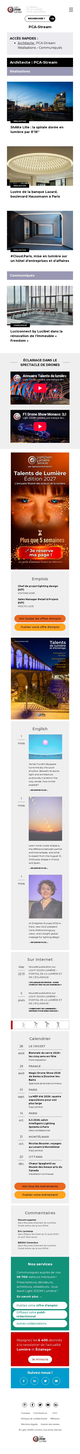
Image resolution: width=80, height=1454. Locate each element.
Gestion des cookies (50, 1424)
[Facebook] (24, 1381)
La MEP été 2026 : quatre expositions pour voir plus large (45, 1100)
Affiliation (55, 1418)
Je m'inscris (40, 1359)
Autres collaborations (31, 1323)
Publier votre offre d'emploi (40, 627)
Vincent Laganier (27, 1220)
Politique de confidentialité (34, 1418)
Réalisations (27, 48)
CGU (55, 1413)
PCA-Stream (36, 43)
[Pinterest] (24, 1405)
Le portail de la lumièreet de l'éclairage (36, 9)
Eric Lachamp (25, 1231)
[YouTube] (56, 1381)
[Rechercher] (52, 19)
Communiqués (50, 48)
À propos (25, 1413)
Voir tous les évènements (40, 1186)
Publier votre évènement (40, 1195)
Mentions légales (29, 1424)
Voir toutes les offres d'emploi (40, 618)
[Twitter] (45, 1381)
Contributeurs (40, 1413)
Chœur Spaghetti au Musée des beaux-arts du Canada (45, 1167)
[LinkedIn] (34, 1381)
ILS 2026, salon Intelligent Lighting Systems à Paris (42, 1123)
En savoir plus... (39, 790)
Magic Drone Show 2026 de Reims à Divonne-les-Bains (44, 1076)
